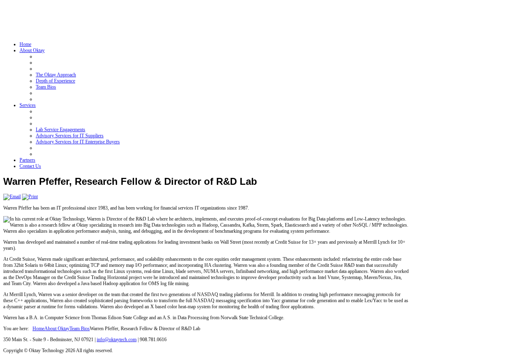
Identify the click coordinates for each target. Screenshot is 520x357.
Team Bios (79, 328)
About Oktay (56, 328)
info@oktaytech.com (116, 339)
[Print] (30, 196)
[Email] (12, 196)
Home (38, 328)
